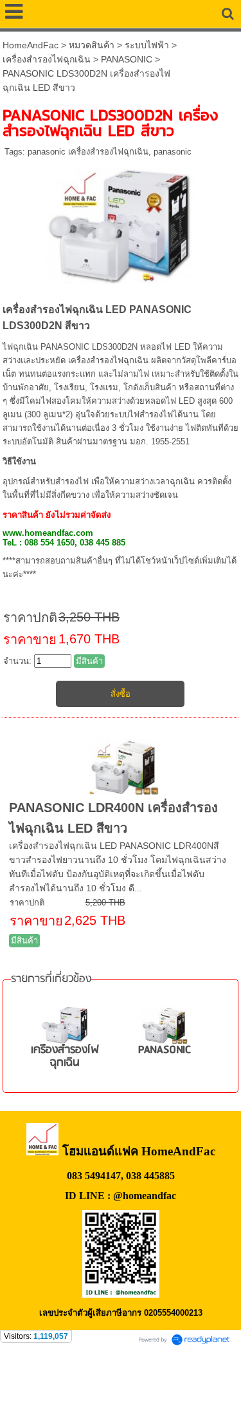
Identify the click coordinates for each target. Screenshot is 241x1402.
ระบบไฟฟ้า (147, 45)
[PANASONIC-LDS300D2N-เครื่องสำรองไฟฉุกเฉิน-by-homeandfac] (120, 223)
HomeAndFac (30, 45)
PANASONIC (126, 59)
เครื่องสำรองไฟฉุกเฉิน (47, 59)
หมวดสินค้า (91, 45)
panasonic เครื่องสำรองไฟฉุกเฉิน (88, 151)
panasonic (173, 151)
